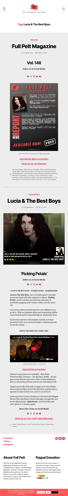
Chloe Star (24, 171)
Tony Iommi (38, 179)
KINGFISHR (15, 175)
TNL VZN (31, 179)
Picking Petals (49, 424)
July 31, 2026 (42, 207)
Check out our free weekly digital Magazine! (34, 419)
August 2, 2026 (42, 53)
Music (50, 175)
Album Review (28, 169)
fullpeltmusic (29, 53)
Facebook (8, 438)
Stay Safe (39, 177)
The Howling (24, 179)
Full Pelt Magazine (34, 46)
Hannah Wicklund (39, 173)
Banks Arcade (44, 169)
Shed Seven (27, 177)
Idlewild (47, 173)
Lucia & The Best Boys (41, 175)
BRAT (18, 171)
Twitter (6, 441)
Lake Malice (23, 175)
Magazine (34, 40)
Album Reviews (34, 194)
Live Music (31, 175)
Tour (48, 179)
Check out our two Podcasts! (34, 164)
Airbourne (15, 169)
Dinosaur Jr (31, 171)
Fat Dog (38, 171)
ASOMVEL (36, 169)
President (15, 177)
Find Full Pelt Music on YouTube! (34, 159)
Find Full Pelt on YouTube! (34, 369)
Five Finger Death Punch (48, 171)
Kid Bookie (54, 173)
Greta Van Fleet (28, 173)
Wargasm (53, 179)
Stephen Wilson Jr (48, 177)
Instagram (8, 444)
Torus (44, 179)
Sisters (34, 177)
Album (21, 169)
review (21, 177)
